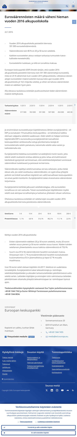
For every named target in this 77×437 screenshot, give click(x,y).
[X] (46, 390)
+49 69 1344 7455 (55, 332)
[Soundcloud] (67, 390)
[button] (73, 2)
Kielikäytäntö (57, 373)
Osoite (4, 374)
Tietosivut (6, 364)
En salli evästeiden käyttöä (40, 433)
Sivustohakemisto (9, 379)
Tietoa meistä (7, 358)
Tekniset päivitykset (34, 363)
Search (66, 6)
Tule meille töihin (9, 361)
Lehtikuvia (6, 367)
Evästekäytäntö (58, 366)
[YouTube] (62, 390)
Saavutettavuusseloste (60, 369)
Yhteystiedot (7, 371)
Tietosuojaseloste (26, 422)
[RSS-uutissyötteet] (73, 390)
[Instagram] (57, 390)
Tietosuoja (56, 358)
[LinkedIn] (52, 390)
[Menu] (73, 6)
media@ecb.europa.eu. (58, 337)
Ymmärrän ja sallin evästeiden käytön (40, 427)
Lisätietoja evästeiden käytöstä (49, 422)
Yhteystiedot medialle (17, 337)
